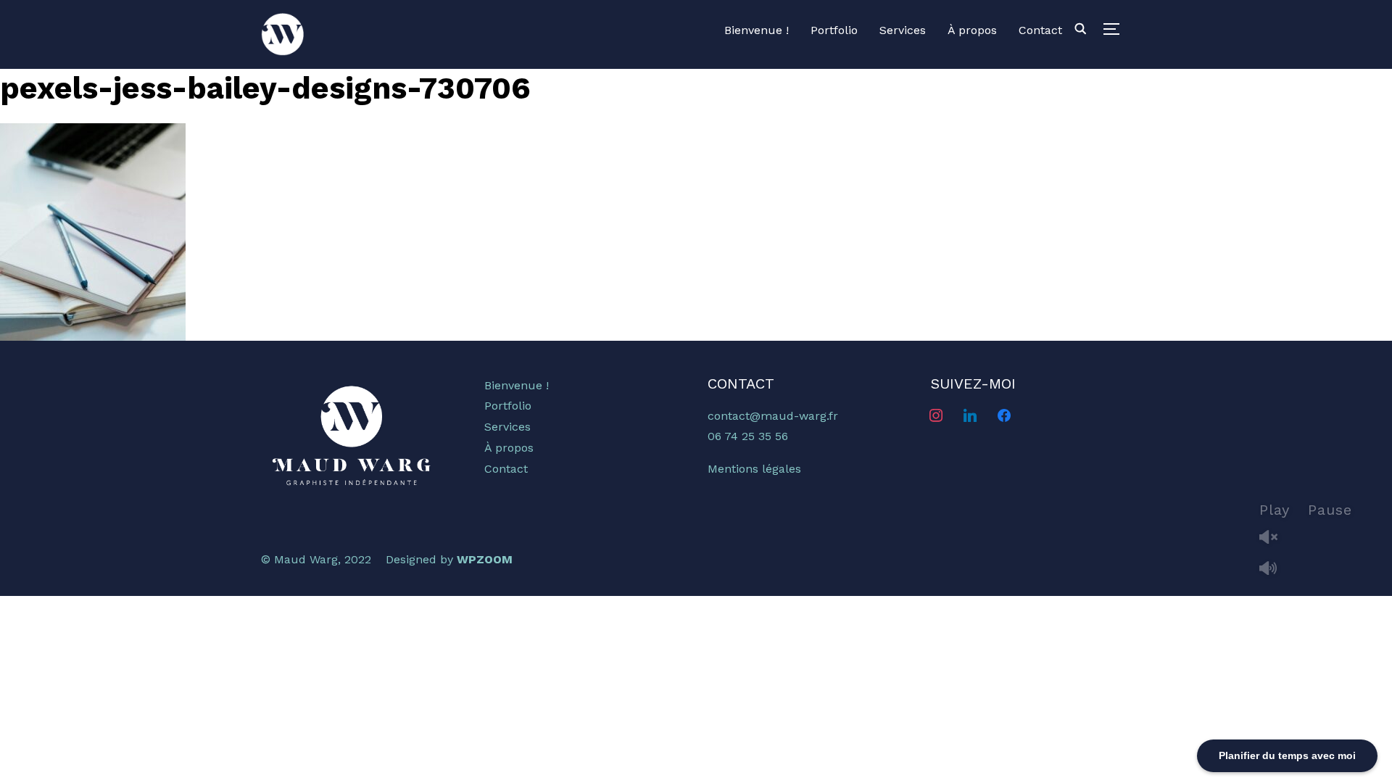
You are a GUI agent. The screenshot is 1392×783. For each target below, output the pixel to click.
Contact (1040, 30)
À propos (972, 30)
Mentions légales (754, 469)
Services (902, 30)
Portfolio (834, 30)
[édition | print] (351, 385)
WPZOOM (485, 559)
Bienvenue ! (756, 30)
